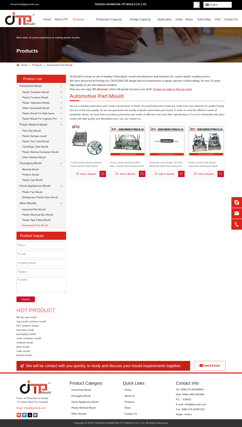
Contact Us (131, 413)
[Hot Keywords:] (196, 5)
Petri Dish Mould (31, 130)
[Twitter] (30, 415)
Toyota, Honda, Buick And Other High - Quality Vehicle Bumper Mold (127, 164)
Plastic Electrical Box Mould (37, 214)
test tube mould (25, 330)
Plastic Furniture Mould (35, 97)
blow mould (22, 346)
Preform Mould (30, 174)
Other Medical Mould (34, 157)
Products (129, 401)
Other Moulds (27, 203)
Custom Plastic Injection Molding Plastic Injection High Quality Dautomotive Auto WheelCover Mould (86, 164)
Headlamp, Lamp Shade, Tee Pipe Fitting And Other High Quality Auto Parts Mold (165, 164)
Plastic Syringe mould (34, 136)
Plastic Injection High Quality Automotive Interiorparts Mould (203, 164)
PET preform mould (27, 325)
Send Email (211, 365)
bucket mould (24, 355)
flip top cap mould (26, 317)
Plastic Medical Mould (33, 124)
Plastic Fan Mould (32, 192)
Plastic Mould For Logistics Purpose (42, 118)
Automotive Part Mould (35, 225)
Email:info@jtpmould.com (25, 4)
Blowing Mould (30, 169)
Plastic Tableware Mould (35, 102)
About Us (130, 395)
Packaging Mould (30, 163)
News (128, 407)
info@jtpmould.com (35, 407)
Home (128, 389)
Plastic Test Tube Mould (35, 141)
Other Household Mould (35, 108)
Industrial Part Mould (34, 209)
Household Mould (30, 85)
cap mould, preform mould (31, 321)
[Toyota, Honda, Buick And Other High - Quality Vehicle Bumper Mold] (127, 141)
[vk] (19, 415)
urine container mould (28, 338)
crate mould (23, 351)
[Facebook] (35, 415)
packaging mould (26, 334)
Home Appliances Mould (34, 185)
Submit (26, 299)
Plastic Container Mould (35, 92)
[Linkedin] (24, 415)
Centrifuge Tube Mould (35, 146)
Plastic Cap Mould (32, 180)
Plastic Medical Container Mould (40, 152)
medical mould (24, 342)
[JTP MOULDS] (35, 387)
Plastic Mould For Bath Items (38, 113)
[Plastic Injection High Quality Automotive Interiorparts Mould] (206, 141)
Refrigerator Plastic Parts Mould (40, 197)
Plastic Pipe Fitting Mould (36, 220)
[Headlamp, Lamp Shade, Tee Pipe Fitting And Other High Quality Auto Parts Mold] (167, 141)
